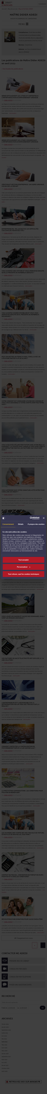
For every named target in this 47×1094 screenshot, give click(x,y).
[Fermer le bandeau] (43, 518)
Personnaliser (22, 567)
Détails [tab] (20, 524)
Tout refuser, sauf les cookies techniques (23, 574)
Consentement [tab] (8, 524)
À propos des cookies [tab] (36, 524)
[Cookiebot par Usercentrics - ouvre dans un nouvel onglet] (30, 518)
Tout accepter (23, 560)
